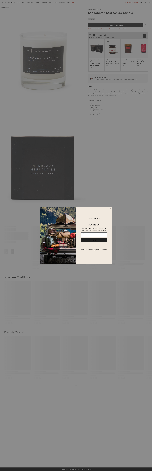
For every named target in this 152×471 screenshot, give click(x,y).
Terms (96, 251)
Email (83, 233)
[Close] (110, 209)
